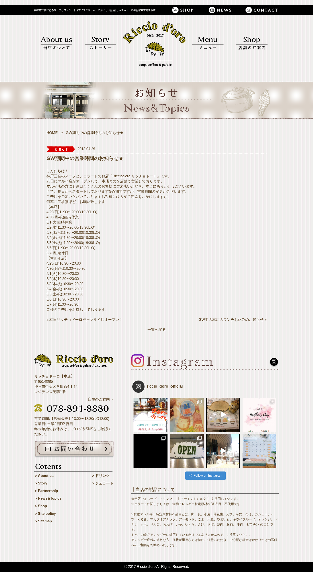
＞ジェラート (102, 483)
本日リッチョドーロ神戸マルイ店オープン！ (86, 319)
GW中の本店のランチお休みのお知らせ (231, 319)
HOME (52, 133)
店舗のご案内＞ (100, 399)
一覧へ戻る (156, 329)
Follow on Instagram (208, 475)
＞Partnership (46, 491)
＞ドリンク (100, 475)
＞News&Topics (47, 498)
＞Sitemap (43, 521)
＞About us (44, 475)
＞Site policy (45, 513)
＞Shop (40, 506)
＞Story (40, 483)
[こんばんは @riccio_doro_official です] (223, 451)
